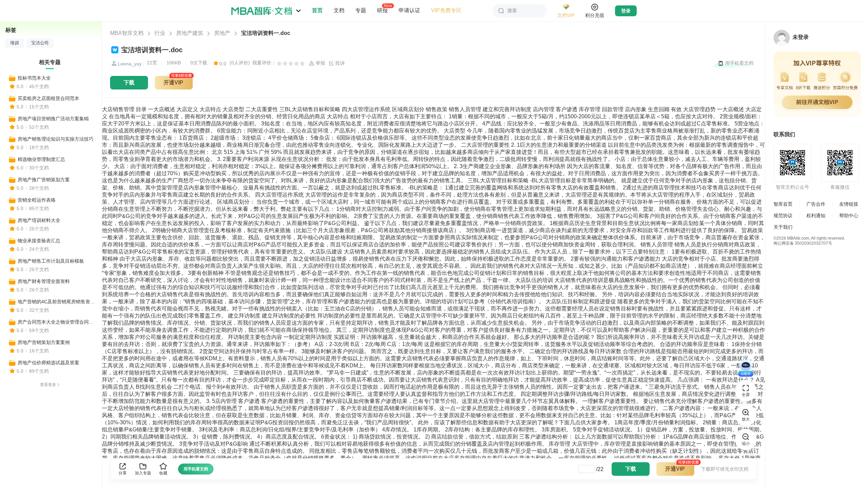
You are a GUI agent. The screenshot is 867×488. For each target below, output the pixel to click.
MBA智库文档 (127, 33)
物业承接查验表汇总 (39, 240)
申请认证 (409, 10)
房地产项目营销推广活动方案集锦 (53, 118)
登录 (626, 11)
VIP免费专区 (446, 10)
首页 (317, 10)
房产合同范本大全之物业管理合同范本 (57, 322)
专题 (360, 10)
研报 (382, 10)
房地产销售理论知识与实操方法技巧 (55, 139)
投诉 (339, 63)
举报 (319, 63)
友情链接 (848, 204)
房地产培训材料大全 (39, 220)
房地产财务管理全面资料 (44, 281)
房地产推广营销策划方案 (44, 179)
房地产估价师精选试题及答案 (48, 362)
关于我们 (783, 227)
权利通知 (815, 215)
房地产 (222, 33)
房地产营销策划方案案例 (44, 342)
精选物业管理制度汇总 (41, 159)
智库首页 (783, 204)
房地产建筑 (189, 33)
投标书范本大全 (34, 78)
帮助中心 (848, 215)
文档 (339, 10)
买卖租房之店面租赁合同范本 (48, 98)
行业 (159, 33)
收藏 (163, 473)
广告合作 (815, 204)
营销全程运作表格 (37, 200)
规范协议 (783, 215)
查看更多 (48, 384)
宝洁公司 (40, 43)
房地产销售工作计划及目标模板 (51, 261)
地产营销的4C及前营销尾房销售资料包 (57, 301)
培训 (14, 43)
